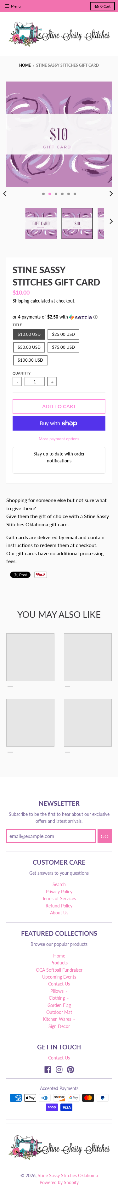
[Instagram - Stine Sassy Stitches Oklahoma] (59, 1069)
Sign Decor (59, 1026)
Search (59, 884)
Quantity (22, 373)
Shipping (21, 300)
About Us (59, 912)
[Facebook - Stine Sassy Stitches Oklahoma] (48, 1069)
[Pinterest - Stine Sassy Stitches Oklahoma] (70, 1069)
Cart (105, 6)
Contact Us (59, 983)
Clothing (57, 998)
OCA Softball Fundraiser (59, 970)
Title (17, 325)
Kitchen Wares (57, 1019)
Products (59, 962)
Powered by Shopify (59, 1182)
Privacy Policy (59, 891)
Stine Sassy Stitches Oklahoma (68, 1175)
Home (25, 65)
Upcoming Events (59, 977)
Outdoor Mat (59, 1012)
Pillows (57, 991)
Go (105, 836)
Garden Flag (59, 1005)
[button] (59, 317)
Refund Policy (59, 905)
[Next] (111, 194)
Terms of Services (59, 898)
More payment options (59, 438)
